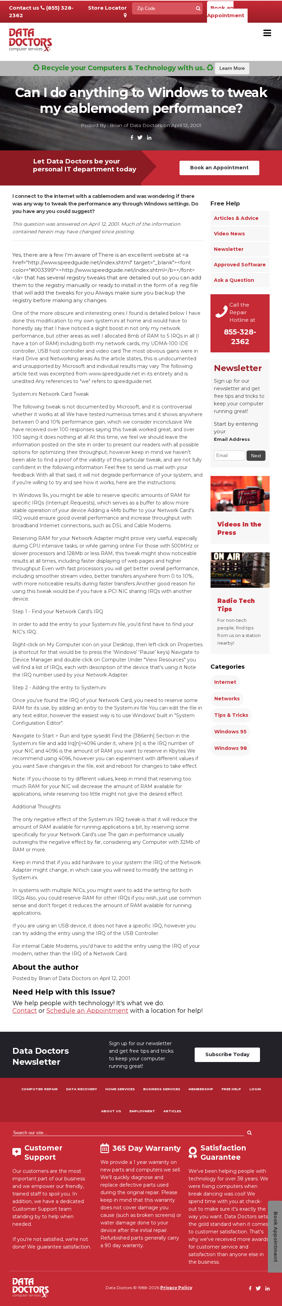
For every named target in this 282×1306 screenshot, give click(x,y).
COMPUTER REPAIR (39, 1089)
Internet (225, 682)
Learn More (232, 68)
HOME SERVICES (120, 1089)
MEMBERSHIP (200, 1089)
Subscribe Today (227, 1054)
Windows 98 (230, 748)
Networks (227, 699)
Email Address (232, 439)
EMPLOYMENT (142, 1111)
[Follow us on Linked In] (149, 138)
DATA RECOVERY (81, 1089)
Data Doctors (30, 1287)
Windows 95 (230, 732)
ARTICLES (172, 1111)
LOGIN (255, 1089)
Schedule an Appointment (87, 1011)
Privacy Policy (176, 1287)
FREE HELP (231, 1089)
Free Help (225, 203)
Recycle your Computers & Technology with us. (142, 68)
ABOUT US (111, 1111)
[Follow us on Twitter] (140, 138)
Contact (24, 1011)
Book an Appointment (225, 11)
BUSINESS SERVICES (161, 1089)
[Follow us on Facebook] (132, 138)
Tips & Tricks (231, 715)
